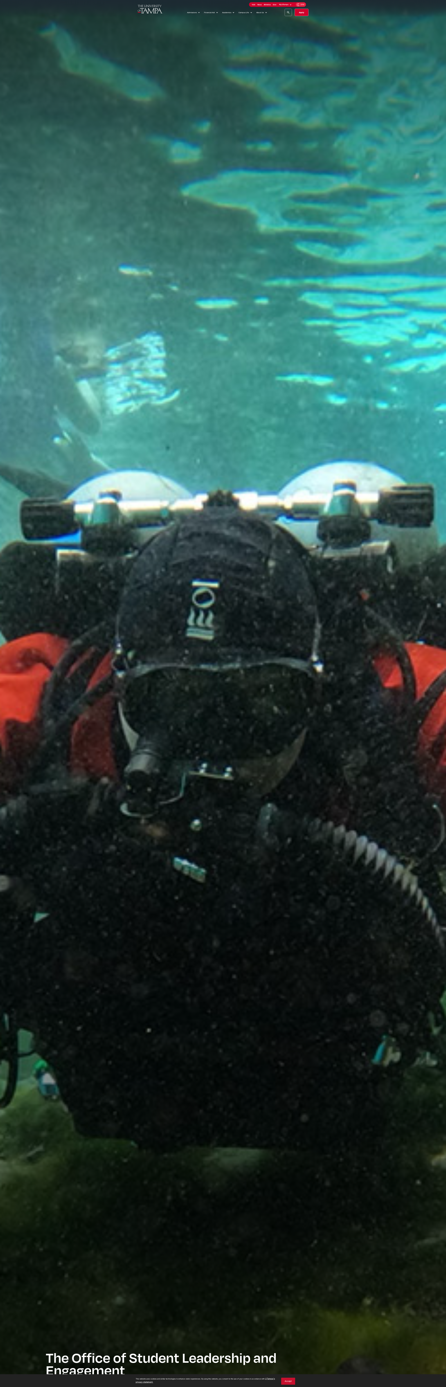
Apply (301, 12)
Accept (288, 1381)
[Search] (288, 13)
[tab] (290, 4)
